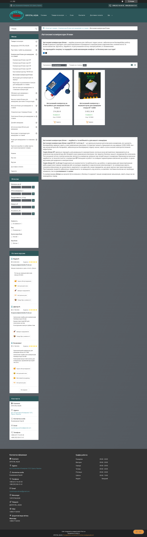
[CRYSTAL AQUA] (17, 15)
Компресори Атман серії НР (22, 69)
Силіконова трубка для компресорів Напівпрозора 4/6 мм (24, 318)
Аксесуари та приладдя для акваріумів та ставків (20, 134)
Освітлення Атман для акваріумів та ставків (23, 117)
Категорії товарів (51, 28)
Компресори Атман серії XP (22, 60)
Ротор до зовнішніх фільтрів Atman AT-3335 (23, 274)
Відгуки (13, 162)
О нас (72, 15)
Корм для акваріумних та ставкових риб (23, 140)
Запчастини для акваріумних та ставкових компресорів (23, 88)
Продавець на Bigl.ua (74, 533)
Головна (44, 15)
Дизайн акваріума (17, 122)
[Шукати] (36, 28)
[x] (46, 53)
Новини (13, 153)
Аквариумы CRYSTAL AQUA (20, 46)
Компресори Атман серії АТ (22, 63)
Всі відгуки (24, 390)
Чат (140, 532)
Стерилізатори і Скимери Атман (21, 112)
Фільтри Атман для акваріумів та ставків (22, 106)
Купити (58, 122)
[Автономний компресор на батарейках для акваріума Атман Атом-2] (57, 85)
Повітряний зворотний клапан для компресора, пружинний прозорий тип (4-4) (24, 360)
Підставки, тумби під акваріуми (21, 50)
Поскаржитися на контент (70, 535)
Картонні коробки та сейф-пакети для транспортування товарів (22, 147)
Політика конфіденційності (86, 535)
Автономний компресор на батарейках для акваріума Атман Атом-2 (57, 105)
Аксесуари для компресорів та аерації (23, 79)
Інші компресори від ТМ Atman (23, 72)
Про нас (13, 158)
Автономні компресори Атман (23, 75)
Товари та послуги (58, 15)
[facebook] (44, 53)
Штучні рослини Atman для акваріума (20, 128)
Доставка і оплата (96, 15)
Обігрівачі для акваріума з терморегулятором (19, 94)
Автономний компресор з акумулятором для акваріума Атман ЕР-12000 (89, 105)
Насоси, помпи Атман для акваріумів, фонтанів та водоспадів (22, 100)
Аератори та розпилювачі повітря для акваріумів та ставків (24, 83)
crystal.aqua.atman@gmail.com (21, 428)
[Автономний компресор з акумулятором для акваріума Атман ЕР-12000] (89, 85)
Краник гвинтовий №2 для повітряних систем (21, 322)
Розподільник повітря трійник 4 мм (24, 325)
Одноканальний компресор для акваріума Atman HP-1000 (23, 351)
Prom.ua (83, 531)
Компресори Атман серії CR (22, 66)
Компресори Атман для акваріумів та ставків (73, 28)
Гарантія (14, 171)
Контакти (82, 15)
